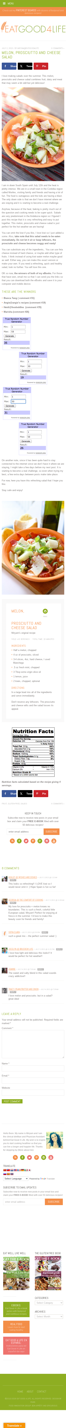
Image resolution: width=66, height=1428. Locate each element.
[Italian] (25, 1170)
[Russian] (4, 1174)
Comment (7, 1028)
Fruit (4, 803)
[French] (18, 1170)
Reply (13, 880)
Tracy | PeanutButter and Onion (23, 989)
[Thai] (11, 1174)
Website (6, 1088)
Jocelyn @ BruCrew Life (20, 949)
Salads (24, 803)
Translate (51, 1179)
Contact (41, 1391)
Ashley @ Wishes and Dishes (22, 877)
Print (45, 616)
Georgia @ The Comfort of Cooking (25, 899)
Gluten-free (14, 803)
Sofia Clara (14, 932)
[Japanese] (29, 1170)
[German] (22, 1170)
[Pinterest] (33, 842)
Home (20, 1391)
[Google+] (39, 842)
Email (5, 1075)
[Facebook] (19, 842)
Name (5, 1063)
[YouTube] (53, 842)
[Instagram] (46, 842)
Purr (32, 1402)
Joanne (11, 969)
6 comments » (57, 48)
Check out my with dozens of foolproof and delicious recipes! (33, 11)
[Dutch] (11, 1170)
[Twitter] (26, 842)
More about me (25, 1150)
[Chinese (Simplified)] (4, 1170)
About (30, 1391)
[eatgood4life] (16, 1289)
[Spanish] (8, 1174)
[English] (15, 1170)
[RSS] (12, 842)
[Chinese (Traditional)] (8, 1170)
